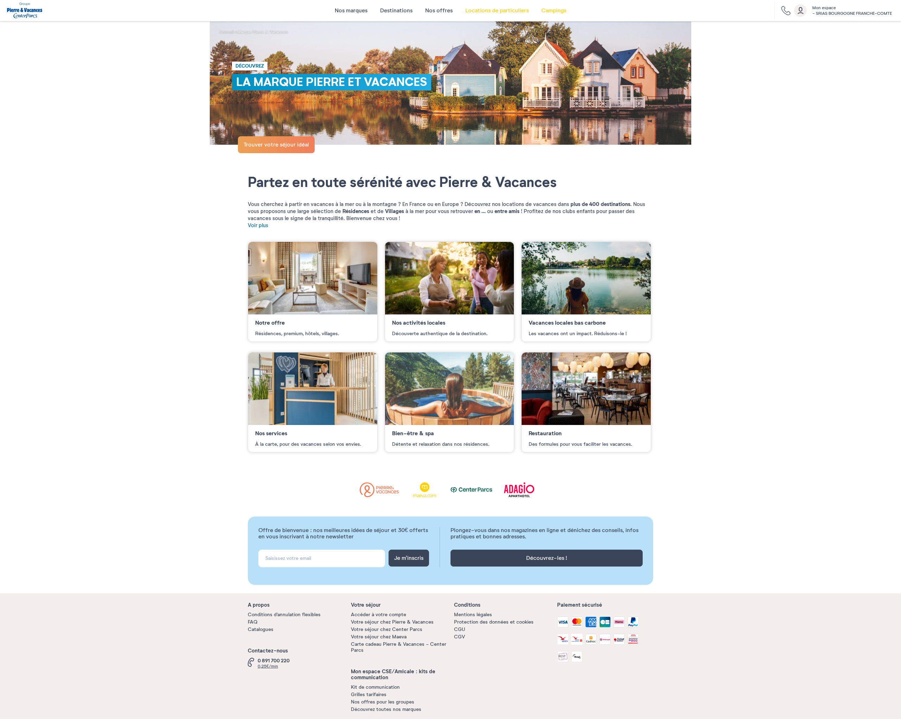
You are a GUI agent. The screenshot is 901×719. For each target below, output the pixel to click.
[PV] (385, 489)
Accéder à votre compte (378, 615)
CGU (459, 629)
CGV (459, 637)
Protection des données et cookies (494, 622)
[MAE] (430, 489)
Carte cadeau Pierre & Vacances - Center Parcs (398, 647)
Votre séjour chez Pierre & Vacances (392, 622)
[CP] (475, 489)
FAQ (252, 622)
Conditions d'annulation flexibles (284, 615)
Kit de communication (375, 687)
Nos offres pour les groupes (382, 702)
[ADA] (521, 489)
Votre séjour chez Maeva (379, 637)
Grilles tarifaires (368, 695)
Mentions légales (473, 615)
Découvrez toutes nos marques (386, 709)
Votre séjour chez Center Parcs (386, 629)
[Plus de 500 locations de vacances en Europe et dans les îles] (24, 11)
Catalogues (260, 629)
